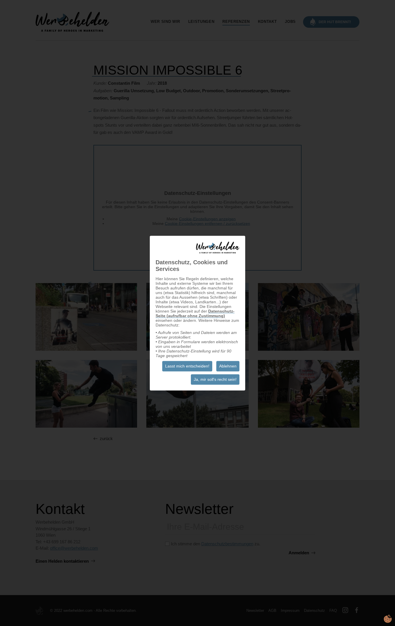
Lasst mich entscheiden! (187, 366)
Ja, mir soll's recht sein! (215, 379)
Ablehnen (228, 366)
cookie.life (387, 618)
